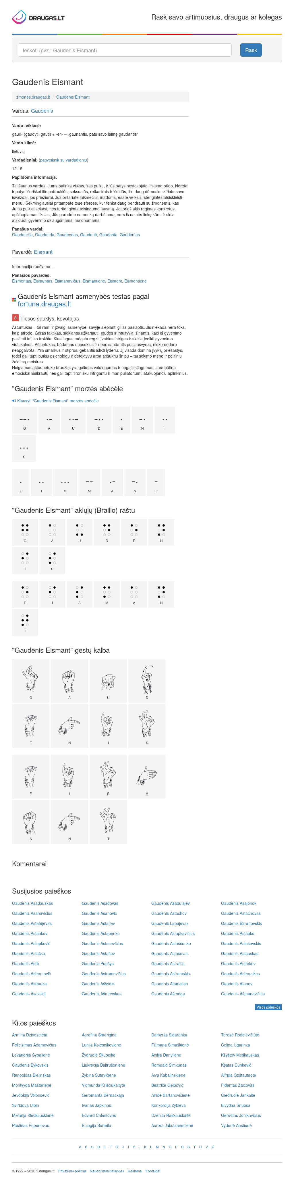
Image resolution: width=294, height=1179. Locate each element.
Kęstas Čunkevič (236, 1065)
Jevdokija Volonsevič (30, 1095)
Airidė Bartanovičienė (170, 1095)
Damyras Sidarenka (169, 1035)
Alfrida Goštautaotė (238, 1075)
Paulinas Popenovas (30, 1125)
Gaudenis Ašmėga (168, 993)
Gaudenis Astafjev (98, 923)
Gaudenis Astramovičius (104, 973)
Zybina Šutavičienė (99, 1075)
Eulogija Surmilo (96, 1125)
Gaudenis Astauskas (239, 953)
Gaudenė (88, 234)
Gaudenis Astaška (28, 953)
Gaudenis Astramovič (31, 973)
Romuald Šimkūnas (169, 1065)
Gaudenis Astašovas (170, 953)
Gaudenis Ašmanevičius (243, 993)
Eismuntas (42, 281)
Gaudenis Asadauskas (32, 903)
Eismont (114, 281)
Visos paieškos (268, 1007)
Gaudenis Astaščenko (171, 943)
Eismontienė (135, 281)
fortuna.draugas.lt (44, 303)
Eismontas (21, 281)
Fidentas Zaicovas (237, 1085)
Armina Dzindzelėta (29, 1035)
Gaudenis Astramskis (170, 973)
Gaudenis (42, 110)
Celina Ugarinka (235, 1045)
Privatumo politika (72, 1170)
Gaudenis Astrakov (238, 963)
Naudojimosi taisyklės (107, 1170)
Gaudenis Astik (25, 963)
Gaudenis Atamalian (169, 983)
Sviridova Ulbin (25, 1105)
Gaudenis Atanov (236, 983)
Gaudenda (44, 234)
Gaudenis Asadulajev (170, 903)
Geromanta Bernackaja (103, 1095)
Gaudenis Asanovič (99, 913)
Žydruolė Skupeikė (98, 1055)
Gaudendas (67, 234)
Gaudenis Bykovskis (30, 1065)
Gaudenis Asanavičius (32, 913)
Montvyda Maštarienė (31, 1085)
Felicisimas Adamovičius (34, 1045)
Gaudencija (22, 234)
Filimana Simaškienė (170, 1045)
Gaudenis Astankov (29, 933)
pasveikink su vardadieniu (63, 160)
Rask (251, 49)
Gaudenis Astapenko (101, 933)
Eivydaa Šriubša (235, 1105)
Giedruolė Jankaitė (238, 1095)
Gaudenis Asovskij (28, 993)
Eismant (43, 251)
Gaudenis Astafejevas (32, 923)
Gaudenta (108, 234)
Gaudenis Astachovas (241, 913)
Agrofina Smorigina (99, 1035)
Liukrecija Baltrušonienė (103, 1065)
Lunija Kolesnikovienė (101, 1045)
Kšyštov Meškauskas (240, 1055)
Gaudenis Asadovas (100, 903)
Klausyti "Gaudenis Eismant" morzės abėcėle (57, 401)
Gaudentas (130, 234)
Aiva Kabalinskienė (168, 1075)
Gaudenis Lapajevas (170, 923)
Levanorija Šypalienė (31, 1055)
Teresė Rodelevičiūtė (240, 1035)
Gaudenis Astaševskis (241, 943)
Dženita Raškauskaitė (171, 1115)
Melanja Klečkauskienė (33, 1115)
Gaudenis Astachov (169, 913)
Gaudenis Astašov (98, 953)
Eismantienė (94, 281)
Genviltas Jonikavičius (241, 1115)
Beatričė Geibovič (167, 1085)
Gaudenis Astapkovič (31, 943)
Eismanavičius (67, 281)
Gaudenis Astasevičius (102, 943)
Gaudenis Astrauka (29, 983)
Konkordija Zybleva (168, 1105)
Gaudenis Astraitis (167, 963)
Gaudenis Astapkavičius (173, 933)
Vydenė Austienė (236, 1125)
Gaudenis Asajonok (238, 903)
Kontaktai (153, 1170)
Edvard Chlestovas (99, 1115)
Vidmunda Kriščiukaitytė (103, 1085)
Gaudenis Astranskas (240, 973)
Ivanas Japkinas (96, 1105)
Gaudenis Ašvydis (98, 983)
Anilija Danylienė (166, 1055)
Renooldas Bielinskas (31, 1075)
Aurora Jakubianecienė (172, 1125)
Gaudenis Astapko (237, 933)
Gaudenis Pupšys (98, 963)
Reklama (135, 1170)
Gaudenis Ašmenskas (101, 993)
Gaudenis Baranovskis (241, 923)
